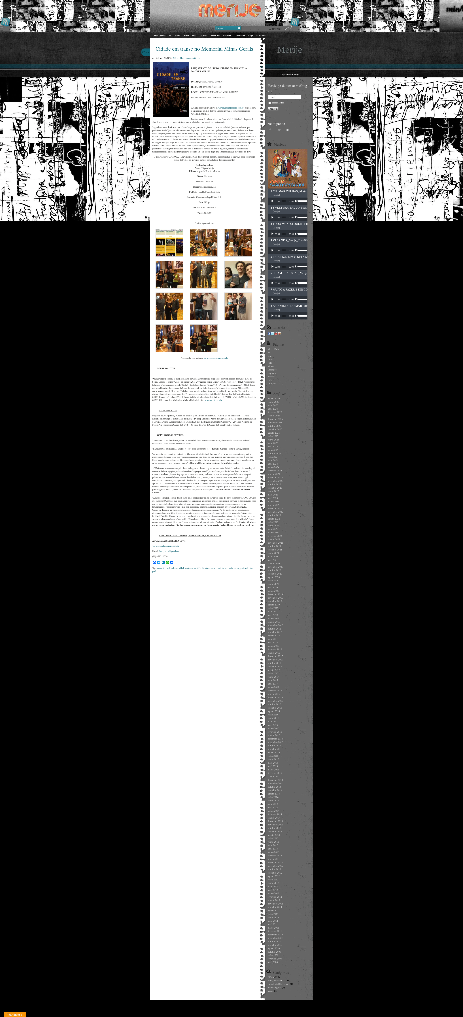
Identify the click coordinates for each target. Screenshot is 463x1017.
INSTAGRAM (288, 130)
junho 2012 (273, 883)
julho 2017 (273, 673)
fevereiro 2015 (275, 773)
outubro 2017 (274, 663)
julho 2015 (273, 756)
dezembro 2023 (275, 477)
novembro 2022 (275, 511)
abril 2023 (273, 498)
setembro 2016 (275, 707)
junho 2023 (273, 491)
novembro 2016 (275, 701)
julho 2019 (273, 608)
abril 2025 (273, 446)
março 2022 (273, 532)
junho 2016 (273, 718)
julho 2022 (273, 522)
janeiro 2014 (274, 817)
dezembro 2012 (275, 862)
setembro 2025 (275, 429)
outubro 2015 (274, 745)
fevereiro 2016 (275, 731)
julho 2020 (273, 580)
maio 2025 (273, 443)
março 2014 (273, 811)
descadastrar (277, 102)
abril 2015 (273, 766)
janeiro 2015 (274, 776)
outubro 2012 (274, 869)
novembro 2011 (275, 903)
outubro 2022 (274, 515)
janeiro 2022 (274, 539)
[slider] (302, 201)
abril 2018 (273, 642)
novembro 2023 (275, 481)
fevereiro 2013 (275, 855)
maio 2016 (273, 721)
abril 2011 (273, 924)
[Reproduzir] (272, 201)
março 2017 (273, 687)
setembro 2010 (275, 945)
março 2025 (273, 450)
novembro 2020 (275, 566)
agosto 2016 (274, 711)
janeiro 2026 (274, 415)
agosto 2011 (274, 910)
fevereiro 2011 (275, 931)
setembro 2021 (275, 549)
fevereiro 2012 (275, 896)
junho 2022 (273, 525)
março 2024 (273, 467)
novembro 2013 (275, 824)
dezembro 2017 (275, 656)
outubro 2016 (274, 704)
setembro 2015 (275, 749)
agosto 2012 (274, 876)
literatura (205, 568)
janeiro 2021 (274, 563)
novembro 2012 (275, 866)
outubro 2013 (274, 828)
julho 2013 (273, 838)
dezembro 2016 (275, 697)
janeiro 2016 (274, 735)
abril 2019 (273, 615)
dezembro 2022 (275, 508)
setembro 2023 (275, 487)
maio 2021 (273, 556)
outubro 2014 (274, 786)
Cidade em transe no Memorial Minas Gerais (204, 48)
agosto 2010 (274, 948)
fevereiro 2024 (275, 470)
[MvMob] (279, 334)
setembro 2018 (275, 632)
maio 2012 (273, 886)
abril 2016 (273, 725)
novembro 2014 (275, 783)
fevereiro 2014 (275, 814)
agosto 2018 (274, 635)
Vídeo (271, 991)
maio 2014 (273, 804)
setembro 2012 (275, 872)
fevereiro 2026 (275, 412)
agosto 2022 (274, 518)
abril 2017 (273, 683)
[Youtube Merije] (276, 334)
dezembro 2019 (275, 594)
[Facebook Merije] (269, 334)
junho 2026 (273, 402)
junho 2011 (273, 917)
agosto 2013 (274, 835)
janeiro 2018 (274, 652)
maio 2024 (273, 460)
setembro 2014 (275, 790)
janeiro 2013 (274, 859)
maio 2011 (273, 920)
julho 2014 (273, 797)
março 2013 (273, 852)
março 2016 (273, 728)
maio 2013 (273, 845)
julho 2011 (273, 914)
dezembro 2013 (275, 821)
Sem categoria (274, 987)
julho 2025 (273, 436)
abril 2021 (273, 560)
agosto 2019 (274, 604)
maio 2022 (273, 529)
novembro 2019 (275, 597)
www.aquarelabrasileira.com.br (230, 108)
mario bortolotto (217, 568)
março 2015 (273, 769)
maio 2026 (273, 405)
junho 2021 (273, 553)
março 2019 (273, 618)
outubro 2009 (274, 951)
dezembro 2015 (275, 738)
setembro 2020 (275, 573)
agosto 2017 (274, 670)
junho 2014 (273, 800)
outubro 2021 (274, 546)
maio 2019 (273, 611)
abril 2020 (273, 587)
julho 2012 (273, 879)
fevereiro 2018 (275, 649)
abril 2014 (273, 807)
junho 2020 (273, 584)
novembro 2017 (275, 659)
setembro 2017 (275, 666)
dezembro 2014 (275, 780)
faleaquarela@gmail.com (169, 551)
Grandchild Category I (279, 984)
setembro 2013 (275, 831)
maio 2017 (273, 680)
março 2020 (273, 591)
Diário (175, 58)
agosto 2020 (274, 577)
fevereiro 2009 (275, 958)
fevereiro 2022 (275, 536)
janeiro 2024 (274, 474)
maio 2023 (273, 494)
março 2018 (273, 646)
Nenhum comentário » (190, 58)
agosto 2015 (274, 752)
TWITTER (279, 130)
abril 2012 (273, 890)
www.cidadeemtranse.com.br (215, 358)
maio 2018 (273, 639)
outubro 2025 (274, 426)
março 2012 (273, 893)
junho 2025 (273, 439)
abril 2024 (273, 463)
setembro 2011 (275, 907)
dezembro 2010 (275, 934)
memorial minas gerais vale (237, 568)
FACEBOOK (270, 130)
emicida (197, 568)
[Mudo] (296, 201)
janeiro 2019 (274, 621)
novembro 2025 (275, 422)
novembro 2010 (275, 938)
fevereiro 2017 (275, 690)
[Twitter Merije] (272, 334)
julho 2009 (273, 955)
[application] (287, 201)
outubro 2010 (274, 941)
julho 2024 (273, 456)
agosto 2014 (274, 793)
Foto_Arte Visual (276, 980)
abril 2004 (273, 962)
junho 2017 (273, 676)
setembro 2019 (275, 601)
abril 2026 (273, 408)
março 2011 (273, 927)
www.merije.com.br (213, 400)
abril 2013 (273, 848)
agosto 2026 (274, 398)
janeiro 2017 (274, 694)
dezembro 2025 (275, 419)
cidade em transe (186, 568)
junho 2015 (273, 759)
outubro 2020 (274, 570)
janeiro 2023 (274, 505)
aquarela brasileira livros (167, 568)
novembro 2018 (275, 625)
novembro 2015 (275, 742)
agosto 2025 (274, 432)
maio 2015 (273, 762)
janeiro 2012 (274, 900)
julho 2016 (273, 714)
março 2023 (273, 501)
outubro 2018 (274, 628)
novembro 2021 (275, 542)
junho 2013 (273, 841)
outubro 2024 (274, 453)
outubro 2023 (274, 484)
